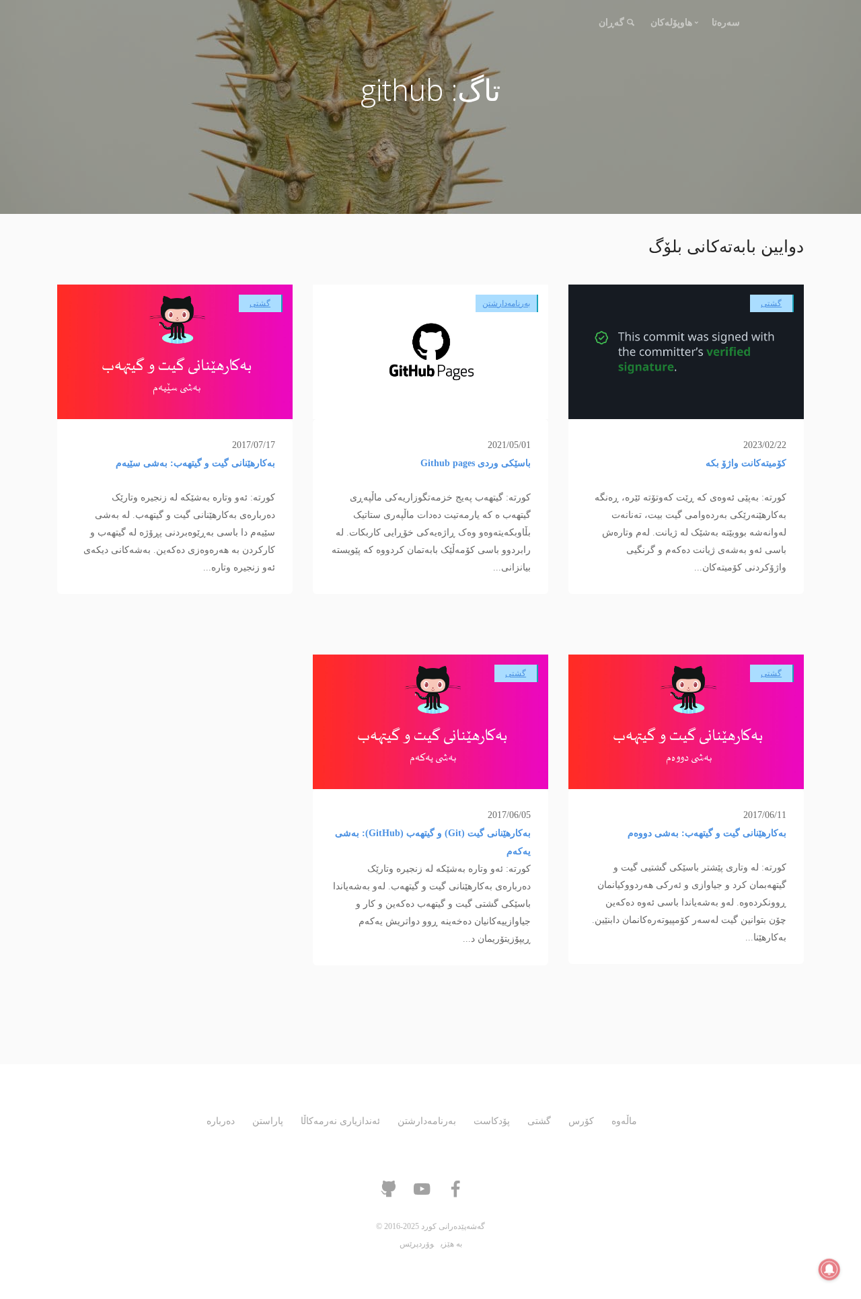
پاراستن (267, 1121)
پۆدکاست (492, 1121)
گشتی (771, 303)
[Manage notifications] (829, 1269)
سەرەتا (726, 22)
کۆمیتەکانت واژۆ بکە (746, 463)
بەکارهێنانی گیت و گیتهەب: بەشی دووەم (707, 833)
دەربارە (221, 1121)
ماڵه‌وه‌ (624, 1121)
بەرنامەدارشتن (506, 303)
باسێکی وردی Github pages (475, 463)
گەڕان (611, 22)
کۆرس (581, 1121)
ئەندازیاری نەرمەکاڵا (340, 1121)
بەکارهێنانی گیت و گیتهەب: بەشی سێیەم (195, 463)
